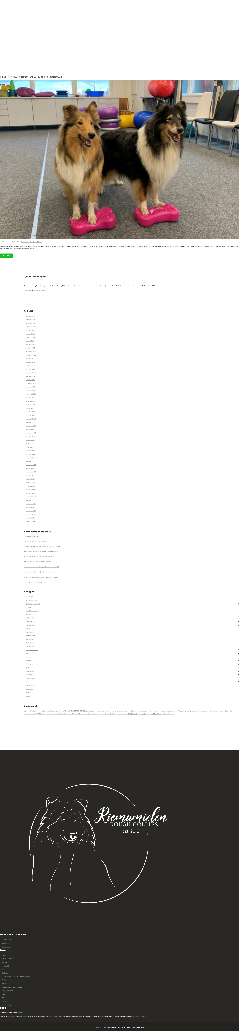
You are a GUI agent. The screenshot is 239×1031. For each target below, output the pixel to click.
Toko (27, 682)
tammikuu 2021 (31, 472)
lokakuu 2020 (30, 482)
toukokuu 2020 (31, 497)
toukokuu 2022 (31, 419)
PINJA (4, 983)
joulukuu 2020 (30, 475)
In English (29, 614)
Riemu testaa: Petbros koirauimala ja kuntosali (31, 77)
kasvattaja (54, 711)
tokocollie (119, 714)
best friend (49, 714)
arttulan (151, 711)
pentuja (39, 711)
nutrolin (71, 714)
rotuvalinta (162, 711)
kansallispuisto (165, 714)
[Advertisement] (132, 733)
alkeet (43, 714)
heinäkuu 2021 (30, 450)
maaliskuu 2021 (31, 465)
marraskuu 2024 (31, 362)
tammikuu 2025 (31, 355)
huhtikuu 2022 (30, 422)
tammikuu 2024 (31, 383)
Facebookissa (6, 940)
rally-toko (129, 711)
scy (139, 714)
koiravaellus (196, 711)
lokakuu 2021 (30, 443)
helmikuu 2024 (30, 380)
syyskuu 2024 (30, 365)
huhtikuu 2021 (30, 461)
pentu (26, 711)
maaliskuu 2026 (31, 323)
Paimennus (29, 597)
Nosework (29, 657)
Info (38, 15)
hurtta (172, 714)
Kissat (28, 628)
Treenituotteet (30, 685)
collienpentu (37, 714)
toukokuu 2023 (31, 394)
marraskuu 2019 (31, 518)
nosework (156, 711)
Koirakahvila (30, 632)
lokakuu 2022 (30, 401)
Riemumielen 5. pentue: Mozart (12, 987)
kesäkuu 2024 (30, 369)
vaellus (211, 711)
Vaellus (28, 692)
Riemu (28, 667)
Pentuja (79, 15)
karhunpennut (112, 711)
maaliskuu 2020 (31, 504)
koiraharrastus (95, 714)
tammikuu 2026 (31, 327)
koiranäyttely (56, 714)
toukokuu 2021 (31, 458)
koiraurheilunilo (64, 714)
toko (113, 714)
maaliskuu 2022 (31, 426)
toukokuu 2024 (31, 373)
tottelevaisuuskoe (98, 711)
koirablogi (133, 713)
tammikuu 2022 (31, 433)
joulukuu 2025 (30, 330)
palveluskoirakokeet (32, 600)
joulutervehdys (28, 714)
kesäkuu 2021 (30, 454)
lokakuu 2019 (30, 521)
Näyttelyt (29, 653)
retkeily (148, 714)
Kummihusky (30, 643)
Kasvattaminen (30, 621)
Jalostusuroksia (90, 15)
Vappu (28, 696)
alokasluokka (89, 711)
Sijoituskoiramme (7, 990)
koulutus (222, 711)
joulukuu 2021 (30, 436)
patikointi (62, 711)
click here (19, 1012)
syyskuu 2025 (30, 337)
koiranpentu (136, 711)
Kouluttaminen (30, 639)
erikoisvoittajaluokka (106, 714)
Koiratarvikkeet (31, 635)
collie (143, 713)
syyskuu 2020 (30, 486)
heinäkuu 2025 (30, 344)
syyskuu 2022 (30, 404)
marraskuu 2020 (31, 479)
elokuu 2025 (30, 341)
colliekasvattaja (121, 711)
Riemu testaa (25, 242)
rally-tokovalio (204, 711)
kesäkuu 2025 (30, 348)
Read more (6, 255)
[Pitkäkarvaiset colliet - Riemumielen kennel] (14, 27)
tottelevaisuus (169, 711)
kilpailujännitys (144, 711)
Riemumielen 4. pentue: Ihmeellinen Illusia (17, 976)
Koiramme (55, 15)
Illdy (101, 1027)
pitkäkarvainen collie (75, 710)
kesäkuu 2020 (30, 493)
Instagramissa (6, 943)
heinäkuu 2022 (30, 412)
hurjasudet (77, 714)
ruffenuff (125, 714)
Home (31, 15)
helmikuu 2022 (30, 429)
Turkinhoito (29, 689)
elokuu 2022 (30, 408)
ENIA (3, 955)
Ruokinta (29, 674)
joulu (175, 711)
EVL (179, 711)
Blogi (46, 15)
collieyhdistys (45, 711)
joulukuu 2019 (30, 514)
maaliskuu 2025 (31, 351)
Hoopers (29, 607)
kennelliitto (229, 711)
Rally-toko (29, 664)
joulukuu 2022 (30, 397)
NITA (4, 969)
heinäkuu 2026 (30, 316)
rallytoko (88, 714)
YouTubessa (6, 947)
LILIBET (6, 966)
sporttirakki (216, 711)
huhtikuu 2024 (30, 376)
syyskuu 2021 (30, 447)
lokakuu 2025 (30, 334)
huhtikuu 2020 (30, 500)
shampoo (82, 714)
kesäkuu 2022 (30, 415)
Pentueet (68, 15)
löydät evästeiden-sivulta (138, 1016)
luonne (105, 711)
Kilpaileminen (30, 625)
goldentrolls (32, 711)
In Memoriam (30, 618)
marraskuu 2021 (31, 440)
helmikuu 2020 (30, 507)
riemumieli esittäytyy (186, 711)
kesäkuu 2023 (30, 390)
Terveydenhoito (31, 678)
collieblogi (156, 713)
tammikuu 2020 (31, 511)
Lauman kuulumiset (32, 650)
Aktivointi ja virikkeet (36, 242)
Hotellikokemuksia (32, 611)
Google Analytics (23, 1016)
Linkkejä (4, 1001)
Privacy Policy (6, 1005)
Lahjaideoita (30, 646)
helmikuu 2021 (30, 468)
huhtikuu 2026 (30, 319)
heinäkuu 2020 (30, 489)
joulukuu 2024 (30, 358)
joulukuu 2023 (30, 387)
